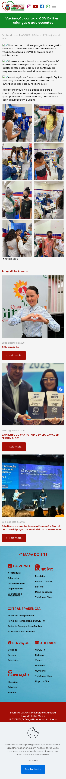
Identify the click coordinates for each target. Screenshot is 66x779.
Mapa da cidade (43, 591)
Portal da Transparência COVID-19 (26, 620)
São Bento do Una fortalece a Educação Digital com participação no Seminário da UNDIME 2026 (32, 527)
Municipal (13, 682)
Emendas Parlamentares (21, 631)
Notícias (39, 655)
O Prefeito (13, 578)
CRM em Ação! (11, 347)
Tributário (13, 660)
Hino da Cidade (43, 581)
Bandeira (40, 576)
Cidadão (12, 649)
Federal (12, 692)
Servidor (12, 655)
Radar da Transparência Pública (25, 626)
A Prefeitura (14, 572)
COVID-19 (40, 649)
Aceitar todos (33, 769)
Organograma (15, 588)
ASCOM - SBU (29, 35)
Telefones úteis (43, 597)
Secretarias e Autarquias (15, 594)
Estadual (12, 687)
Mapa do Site (42, 681)
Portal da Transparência (21, 615)
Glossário (40, 665)
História (39, 586)
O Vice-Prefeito (16, 583)
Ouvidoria (40, 670)
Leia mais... (33, 760)
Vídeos (39, 660)
